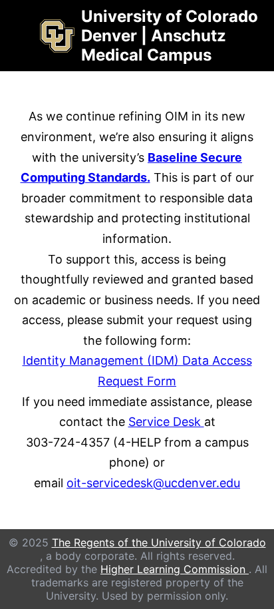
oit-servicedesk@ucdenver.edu (153, 483)
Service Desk (166, 422)
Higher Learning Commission (174, 569)
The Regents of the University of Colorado (159, 542)
